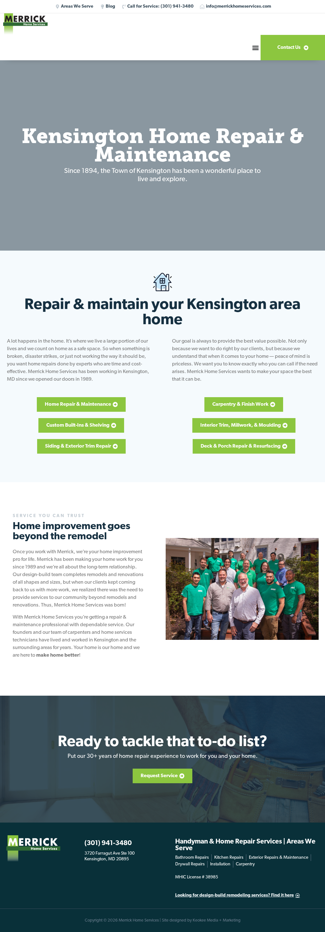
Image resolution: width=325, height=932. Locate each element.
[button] (255, 48)
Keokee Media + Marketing (217, 920)
